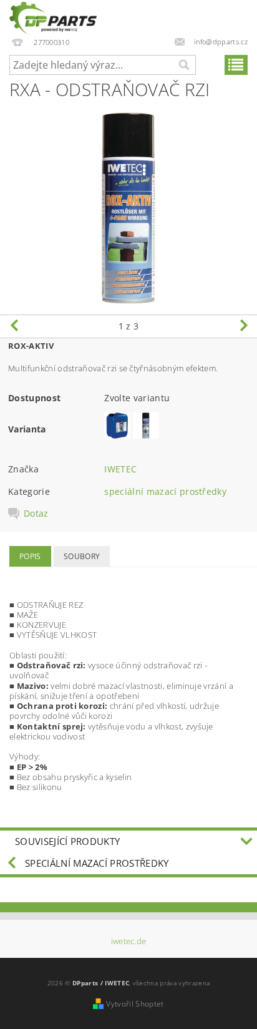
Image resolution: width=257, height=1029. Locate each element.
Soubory (82, 556)
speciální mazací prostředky (165, 491)
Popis (30, 556)
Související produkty (67, 841)
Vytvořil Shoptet (134, 1003)
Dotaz (36, 513)
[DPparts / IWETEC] (53, 16)
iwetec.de (129, 941)
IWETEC (120, 469)
